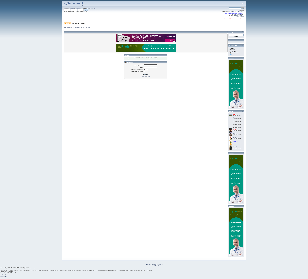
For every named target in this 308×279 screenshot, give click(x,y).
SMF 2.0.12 (148, 263)
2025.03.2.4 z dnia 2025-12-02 (238, 11)
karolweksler (235, 125)
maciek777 (235, 141)
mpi (233, 117)
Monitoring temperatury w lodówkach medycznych (234, 13)
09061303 (235, 123)
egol (232, 54)
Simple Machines (160, 263)
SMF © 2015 (153, 263)
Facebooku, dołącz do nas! (239, 15)
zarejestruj (78, 8)
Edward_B (235, 133)
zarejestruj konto (135, 58)
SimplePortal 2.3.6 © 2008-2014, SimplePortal (154, 264)
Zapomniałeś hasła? (146, 76)
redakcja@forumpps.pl (239, 14)
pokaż (14, 272)
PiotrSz (234, 120)
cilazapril (235, 146)
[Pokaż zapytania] (3, 276)
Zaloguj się (72, 8)
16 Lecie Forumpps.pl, (240, 16)
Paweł (234, 114)
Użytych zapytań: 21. (4, 274)
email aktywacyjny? (92, 8)
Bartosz (234, 137)
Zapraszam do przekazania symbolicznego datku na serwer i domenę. (230, 18)
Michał (234, 129)
